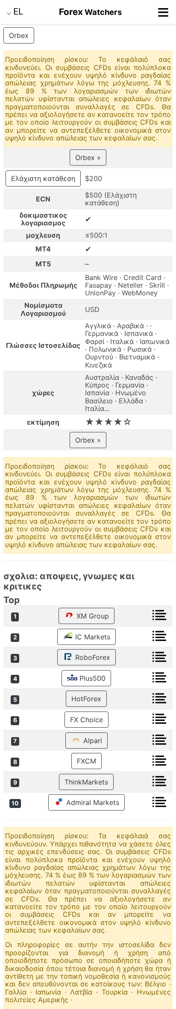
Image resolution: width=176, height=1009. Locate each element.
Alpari (91, 740)
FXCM (86, 761)
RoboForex (91, 657)
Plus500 (91, 678)
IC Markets (91, 637)
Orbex (19, 35)
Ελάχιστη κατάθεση (43, 178)
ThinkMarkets (86, 782)
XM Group (91, 616)
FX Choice (86, 719)
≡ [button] (163, 12)
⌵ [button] (15, 11)
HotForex (86, 698)
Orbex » (88, 157)
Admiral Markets (91, 802)
